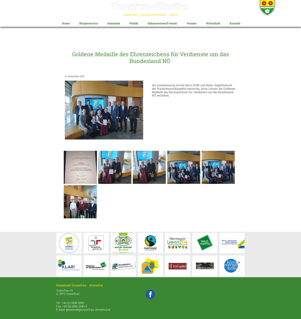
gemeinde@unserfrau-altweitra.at (88, 309)
